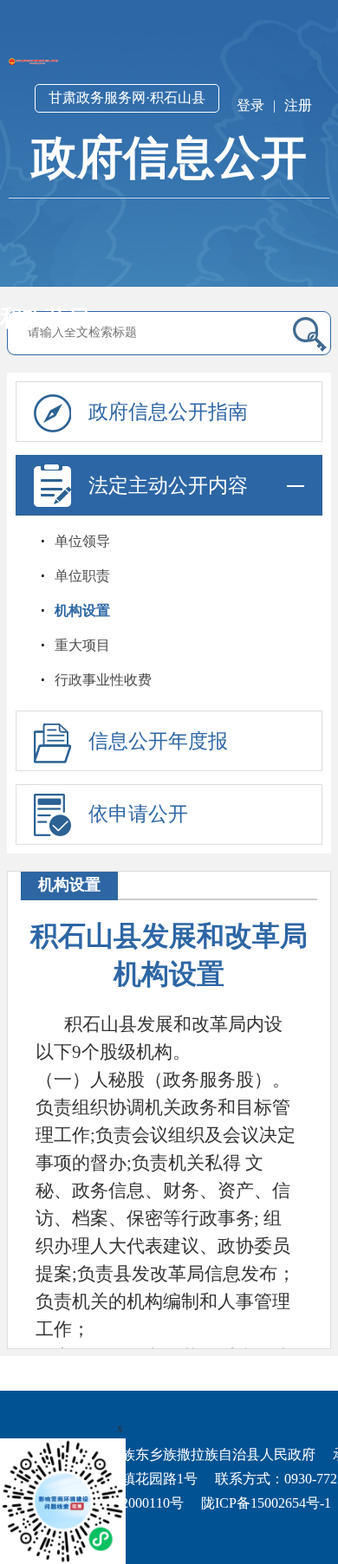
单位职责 (82, 575)
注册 (298, 105)
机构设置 (82, 610)
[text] (154, 333)
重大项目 (82, 645)
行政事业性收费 (103, 679)
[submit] (307, 334)
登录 (250, 105)
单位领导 (82, 541)
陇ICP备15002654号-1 (266, 1503)
